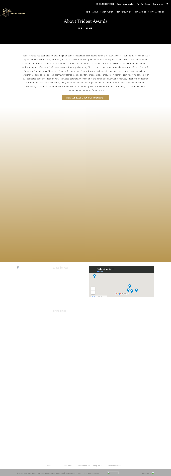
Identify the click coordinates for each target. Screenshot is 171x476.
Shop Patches (139, 12)
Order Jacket (106, 12)
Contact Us (158, 4)
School (90, 170)
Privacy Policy (58, 473)
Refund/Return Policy (73, 473)
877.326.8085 (63, 301)
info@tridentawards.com (69, 305)
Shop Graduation (123, 12)
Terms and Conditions (90, 473)
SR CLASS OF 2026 (105, 4)
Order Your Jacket (125, 4)
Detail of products (30, 193)
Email (25, 170)
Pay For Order (143, 4)
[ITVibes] (153, 473)
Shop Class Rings (156, 12)
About (95, 12)
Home (88, 12)
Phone (25, 181)
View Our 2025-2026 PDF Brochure (84, 97)
